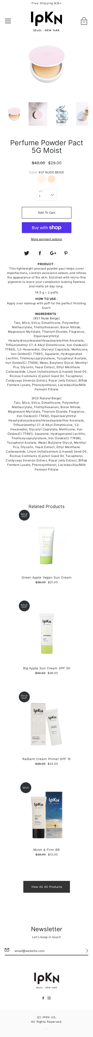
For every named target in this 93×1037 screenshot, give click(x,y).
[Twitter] (26, 253)
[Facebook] (40, 253)
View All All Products (46, 887)
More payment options (46, 239)
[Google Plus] (53, 253)
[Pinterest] (66, 253)
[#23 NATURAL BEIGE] (51, 179)
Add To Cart (46, 212)
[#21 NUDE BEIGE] (41, 179)
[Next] (83, 116)
